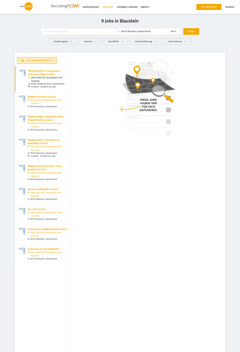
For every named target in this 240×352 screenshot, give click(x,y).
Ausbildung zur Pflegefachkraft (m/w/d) (47, 229)
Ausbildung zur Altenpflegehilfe (43, 249)
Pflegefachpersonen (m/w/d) (42, 96)
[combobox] (78, 31)
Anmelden (229, 7)
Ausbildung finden (91, 7)
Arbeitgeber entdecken (127, 7)
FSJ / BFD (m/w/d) (37, 209)
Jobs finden (108, 7)
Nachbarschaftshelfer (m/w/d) (43, 189)
